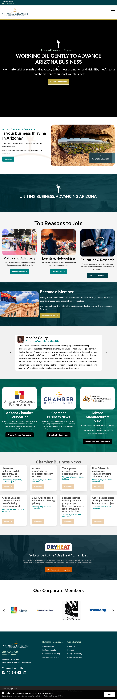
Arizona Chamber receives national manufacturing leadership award (11, 501)
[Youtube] (19, 673)
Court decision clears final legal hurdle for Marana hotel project (103, 500)
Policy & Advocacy (74, 653)
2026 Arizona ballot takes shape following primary (43, 500)
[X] (8, 673)
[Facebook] (3, 673)
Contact (70, 650)
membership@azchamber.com (19, 662)
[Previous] (11, 353)
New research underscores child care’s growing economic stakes (11, 472)
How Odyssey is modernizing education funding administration (101, 472)
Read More (8, 486)
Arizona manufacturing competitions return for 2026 (42, 472)
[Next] (106, 353)
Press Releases (48, 646)
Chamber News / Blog (51, 653)
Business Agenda (49, 650)
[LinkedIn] (24, 673)
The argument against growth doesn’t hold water (72, 471)
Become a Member (74, 657)
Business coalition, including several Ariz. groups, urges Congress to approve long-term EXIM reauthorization (73, 504)
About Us (71, 646)
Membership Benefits (51, 657)
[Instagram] (14, 673)
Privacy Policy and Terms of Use (49, 696)
